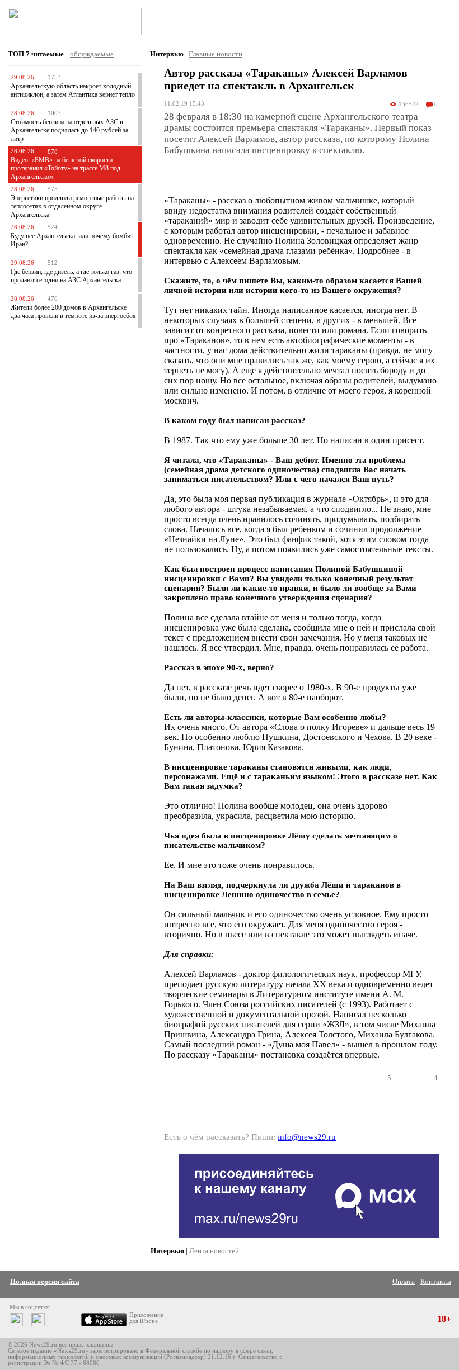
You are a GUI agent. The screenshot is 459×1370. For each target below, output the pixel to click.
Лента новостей (214, 1250)
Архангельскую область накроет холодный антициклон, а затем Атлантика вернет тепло (73, 90)
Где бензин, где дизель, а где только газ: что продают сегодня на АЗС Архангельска (71, 276)
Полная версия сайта (44, 1281)
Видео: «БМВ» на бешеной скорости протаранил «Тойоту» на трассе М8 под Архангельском (65, 168)
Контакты (435, 1281)
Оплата (403, 1281)
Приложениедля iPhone (146, 1318)
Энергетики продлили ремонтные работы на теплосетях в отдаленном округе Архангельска (72, 206)
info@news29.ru (307, 1136)
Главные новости (215, 54)
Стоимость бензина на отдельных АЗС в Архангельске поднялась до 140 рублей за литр (69, 130)
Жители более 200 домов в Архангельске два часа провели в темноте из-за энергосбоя (73, 312)
